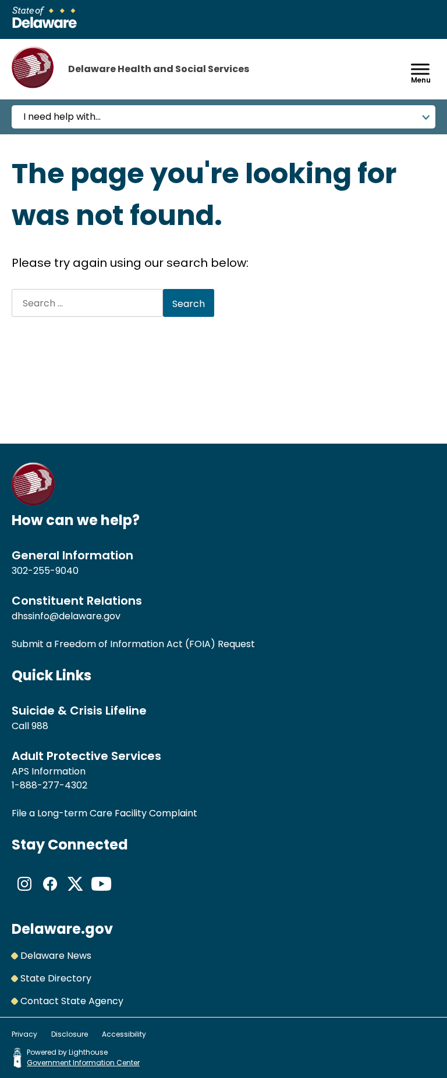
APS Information (49, 771)
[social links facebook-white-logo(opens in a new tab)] (50, 893)
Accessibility (124, 1034)
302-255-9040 (45, 570)
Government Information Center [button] (83, 1063)
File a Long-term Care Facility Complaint (104, 813)
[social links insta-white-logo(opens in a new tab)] (24, 893)
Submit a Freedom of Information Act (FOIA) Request (133, 644)
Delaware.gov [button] (62, 928)
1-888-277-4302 (49, 785)
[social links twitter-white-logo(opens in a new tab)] (75, 893)
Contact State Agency (71, 1001)
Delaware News (55, 955)
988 (39, 726)
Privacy (24, 1034)
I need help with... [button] (62, 116)
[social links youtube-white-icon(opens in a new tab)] (101, 893)
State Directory (55, 978)
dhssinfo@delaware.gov (66, 616)
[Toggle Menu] (420, 68)
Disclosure (69, 1034)
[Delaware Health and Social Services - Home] (33, 502)
